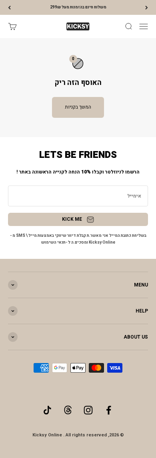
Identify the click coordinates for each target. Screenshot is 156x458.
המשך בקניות (78, 107)
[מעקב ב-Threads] (67, 410)
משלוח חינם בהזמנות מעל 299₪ (78, 7)
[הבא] (9, 7)
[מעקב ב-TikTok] (47, 410)
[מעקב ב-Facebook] (108, 410)
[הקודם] (146, 7)
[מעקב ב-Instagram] (88, 410)
